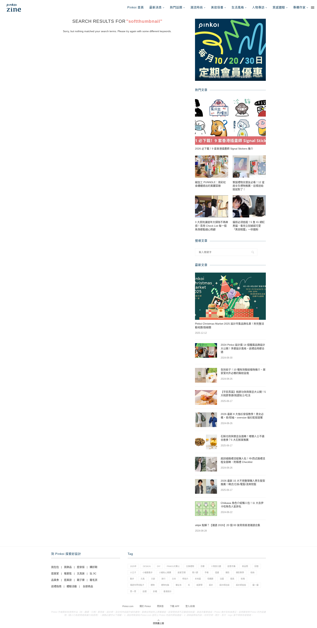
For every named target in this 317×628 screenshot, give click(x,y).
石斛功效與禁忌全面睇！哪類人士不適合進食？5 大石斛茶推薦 (242, 438)
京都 (203, 566)
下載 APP (174, 606)
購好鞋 (93, 567)
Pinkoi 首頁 (135, 7)
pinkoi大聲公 (173, 566)
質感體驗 (279, 7)
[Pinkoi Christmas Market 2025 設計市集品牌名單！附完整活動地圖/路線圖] (230, 296)
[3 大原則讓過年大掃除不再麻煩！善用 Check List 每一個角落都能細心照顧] (211, 206)
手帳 (207, 572)
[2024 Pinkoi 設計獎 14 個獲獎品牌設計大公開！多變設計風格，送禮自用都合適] (206, 350)
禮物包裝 (165, 585)
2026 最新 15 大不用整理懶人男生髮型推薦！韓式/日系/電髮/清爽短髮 (243, 482)
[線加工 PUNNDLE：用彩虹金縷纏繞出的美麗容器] (211, 166)
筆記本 (179, 585)
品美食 (55, 579)
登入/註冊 (190, 606)
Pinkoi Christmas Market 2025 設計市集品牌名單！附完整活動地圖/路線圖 (229, 325)
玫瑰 (243, 579)
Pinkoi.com (127, 606)
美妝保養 (217, 7)
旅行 (163, 579)
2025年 (133, 566)
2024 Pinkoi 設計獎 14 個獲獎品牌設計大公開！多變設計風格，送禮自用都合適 (243, 348)
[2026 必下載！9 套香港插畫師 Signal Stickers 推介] (230, 121)
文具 (143, 579)
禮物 (153, 585)
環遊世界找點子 (137, 585)
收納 (252, 572)
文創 (153, 579)
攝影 (227, 572)
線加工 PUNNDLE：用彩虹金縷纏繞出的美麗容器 (210, 184)
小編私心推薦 (165, 572)
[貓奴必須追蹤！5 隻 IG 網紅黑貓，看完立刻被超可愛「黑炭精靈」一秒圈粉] (249, 206)
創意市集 (231, 566)
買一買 (133, 591)
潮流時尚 (196, 7)
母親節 (210, 579)
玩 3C (93, 573)
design (147, 566)
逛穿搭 (81, 567)
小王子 (133, 572)
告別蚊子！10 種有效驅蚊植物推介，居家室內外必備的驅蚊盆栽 (243, 371)
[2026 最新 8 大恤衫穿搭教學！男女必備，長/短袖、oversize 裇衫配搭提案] (206, 419)
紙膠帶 (199, 585)
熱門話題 (176, 7)
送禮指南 (56, 586)
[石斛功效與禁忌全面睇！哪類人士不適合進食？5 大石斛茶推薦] (206, 442)
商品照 (245, 566)
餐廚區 (68, 573)
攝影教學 (240, 572)
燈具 (232, 579)
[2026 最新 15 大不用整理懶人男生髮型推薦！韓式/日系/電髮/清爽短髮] (206, 486)
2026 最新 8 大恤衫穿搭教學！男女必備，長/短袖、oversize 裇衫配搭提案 (242, 416)
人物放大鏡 (216, 566)
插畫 (217, 572)
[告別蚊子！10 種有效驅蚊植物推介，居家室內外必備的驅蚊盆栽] (206, 375)
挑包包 (55, 567)
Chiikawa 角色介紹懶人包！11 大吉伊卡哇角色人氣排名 (242, 504)
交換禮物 (190, 566)
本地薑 (198, 579)
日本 (174, 579)
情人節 (195, 572)
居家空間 (182, 572)
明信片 (185, 579)
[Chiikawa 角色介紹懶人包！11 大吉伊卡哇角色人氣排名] (206, 508)
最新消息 (155, 7)
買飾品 (68, 567)
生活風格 (238, 7)
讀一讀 (255, 585)
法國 (222, 579)
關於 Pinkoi (145, 606)
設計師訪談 (224, 585)
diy (158, 566)
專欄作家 (299, 7)
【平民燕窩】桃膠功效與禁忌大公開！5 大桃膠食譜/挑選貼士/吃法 (243, 393)
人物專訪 (258, 7)
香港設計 (167, 591)
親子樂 (81, 579)
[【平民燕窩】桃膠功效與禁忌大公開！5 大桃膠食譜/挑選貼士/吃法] (206, 397)
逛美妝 (68, 579)
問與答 (160, 606)
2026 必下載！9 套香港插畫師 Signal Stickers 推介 (224, 148)
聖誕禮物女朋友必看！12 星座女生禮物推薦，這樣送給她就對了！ (249, 186)
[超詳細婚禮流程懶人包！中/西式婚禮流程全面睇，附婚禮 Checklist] (206, 464)
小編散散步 (148, 572)
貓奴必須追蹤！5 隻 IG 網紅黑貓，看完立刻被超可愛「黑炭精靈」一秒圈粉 (249, 226)
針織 (155, 591)
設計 (211, 585)
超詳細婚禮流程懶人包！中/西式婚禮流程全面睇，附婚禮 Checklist (243, 460)
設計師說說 (241, 585)
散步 (132, 579)
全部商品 (88, 586)
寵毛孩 (93, 579)
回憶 (256, 566)
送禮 (145, 591)
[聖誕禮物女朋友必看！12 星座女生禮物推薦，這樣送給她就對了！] (249, 166)
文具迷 (81, 573)
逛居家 (55, 573)
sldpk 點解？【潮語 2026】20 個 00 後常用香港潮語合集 (227, 525)
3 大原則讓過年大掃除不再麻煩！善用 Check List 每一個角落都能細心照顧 (211, 226)
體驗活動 (72, 586)
